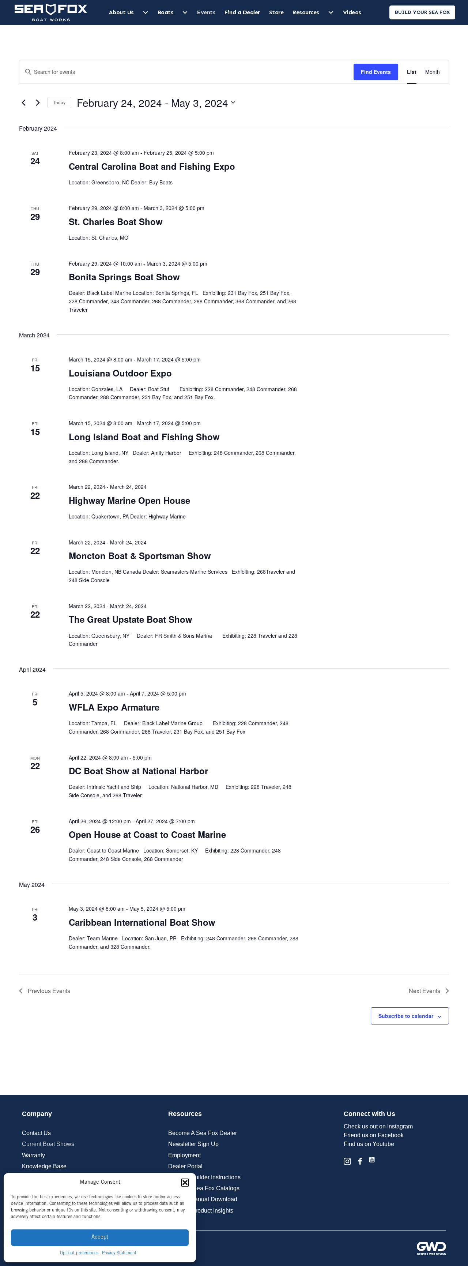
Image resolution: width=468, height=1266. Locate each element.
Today (59, 102)
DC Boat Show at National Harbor (138, 770)
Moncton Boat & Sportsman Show (140, 555)
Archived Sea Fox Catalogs (203, 1188)
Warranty (33, 1155)
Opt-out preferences (79, 1253)
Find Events (376, 71)
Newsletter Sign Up (193, 1144)
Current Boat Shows (48, 1144)
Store (276, 12)
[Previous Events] (23, 102)
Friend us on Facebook (374, 1135)
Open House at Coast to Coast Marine (147, 834)
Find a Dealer (242, 12)
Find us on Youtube (369, 1144)
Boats (166, 12)
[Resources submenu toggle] (331, 12)
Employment (184, 1155)
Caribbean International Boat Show (142, 922)
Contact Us (36, 1133)
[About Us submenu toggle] (145, 12)
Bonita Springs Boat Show (124, 276)
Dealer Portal (185, 1166)
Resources (305, 12)
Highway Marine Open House (129, 500)
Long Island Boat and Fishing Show (144, 436)
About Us (121, 12)
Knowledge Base (44, 1166)
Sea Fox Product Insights (200, 1210)
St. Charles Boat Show (116, 221)
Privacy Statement (119, 1253)
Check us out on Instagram (378, 1126)
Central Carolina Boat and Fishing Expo (152, 166)
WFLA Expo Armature (114, 707)
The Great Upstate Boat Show (130, 619)
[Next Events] (37, 102)
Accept (99, 1237)
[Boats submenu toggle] (185, 12)
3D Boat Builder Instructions (204, 1177)
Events (206, 12)
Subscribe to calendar (405, 1015)
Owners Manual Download (202, 1199)
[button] (185, 1182)
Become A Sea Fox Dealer (202, 1133)
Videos (352, 12)
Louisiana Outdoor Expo (120, 373)
